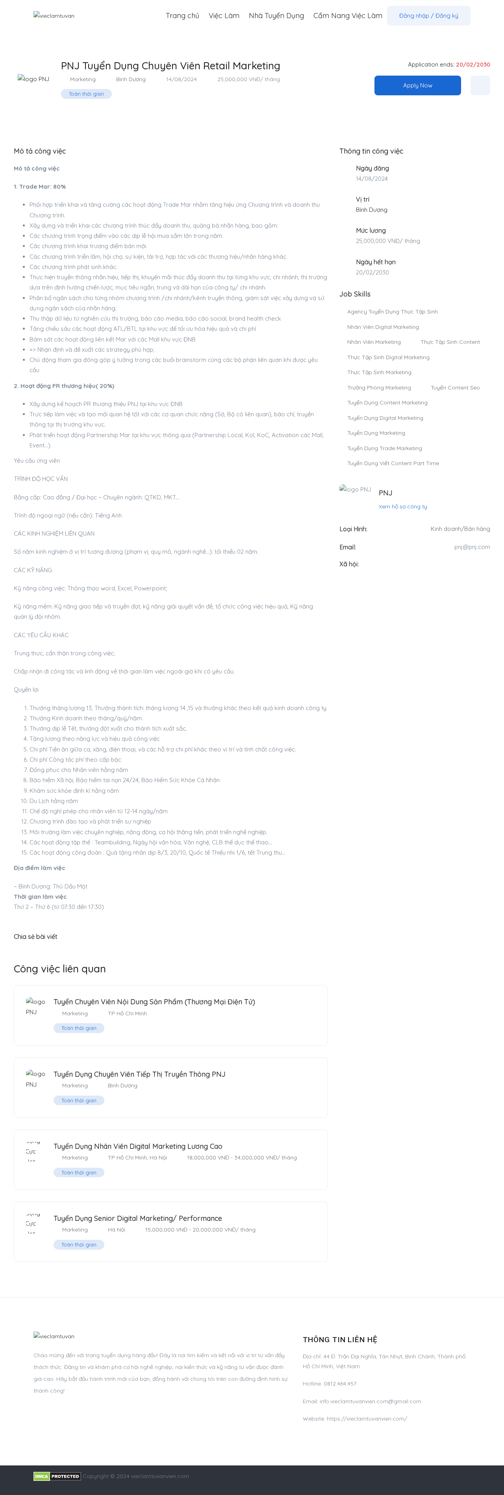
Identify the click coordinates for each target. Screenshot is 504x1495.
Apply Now (417, 85)
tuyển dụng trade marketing (384, 448)
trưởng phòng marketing (379, 387)
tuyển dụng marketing (376, 432)
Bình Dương (131, 79)
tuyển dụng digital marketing (385, 417)
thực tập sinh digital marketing (388, 357)
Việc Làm (224, 15)
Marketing (83, 79)
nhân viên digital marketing (383, 326)
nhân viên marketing (374, 341)
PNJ (386, 492)
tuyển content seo (455, 387)
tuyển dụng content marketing (387, 402)
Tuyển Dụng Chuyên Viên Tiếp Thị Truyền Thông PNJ (140, 1074)
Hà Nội (158, 1157)
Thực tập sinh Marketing (379, 372)
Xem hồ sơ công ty (403, 506)
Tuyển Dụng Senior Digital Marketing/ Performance (138, 1218)
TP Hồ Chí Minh (127, 1013)
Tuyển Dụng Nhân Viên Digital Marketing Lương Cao (138, 1146)
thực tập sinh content (450, 341)
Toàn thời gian (86, 94)
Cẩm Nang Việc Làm (347, 15)
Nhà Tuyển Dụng (276, 15)
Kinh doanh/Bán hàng (460, 528)
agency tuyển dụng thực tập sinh (392, 311)
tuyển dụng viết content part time (393, 463)
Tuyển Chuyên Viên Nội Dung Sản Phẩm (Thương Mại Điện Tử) (154, 1001)
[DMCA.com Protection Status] (57, 1476)
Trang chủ (182, 15)
